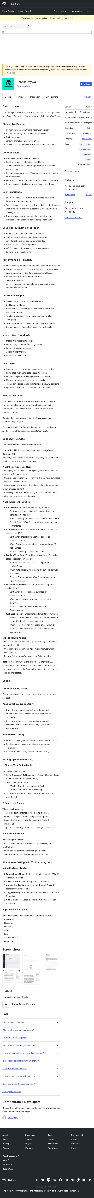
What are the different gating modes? (19, 1045)
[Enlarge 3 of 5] (37, 957)
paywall (88, 159)
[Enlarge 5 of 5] (57, 957)
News (5, 1139)
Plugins (28, 1143)
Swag (75, 1148)
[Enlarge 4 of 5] (37, 975)
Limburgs (12, 1180)
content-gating (85, 144)
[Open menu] (90, 3)
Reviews (20, 97)
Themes (29, 1139)
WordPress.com (10, 1156)
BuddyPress (9, 1169)
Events (74, 1139)
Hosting (5, 1143)
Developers (53, 1143)
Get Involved (77, 1135)
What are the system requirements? (18, 1030)
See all (89, 194)
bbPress (7, 1164)
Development (52, 97)
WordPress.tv (55, 1148)
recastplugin (25, 86)
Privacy (5, 1148)
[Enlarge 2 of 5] (17, 973)
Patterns (29, 1148)
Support (88, 97)
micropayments (85, 149)
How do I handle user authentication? (19, 1076)
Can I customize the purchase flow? (18, 1084)
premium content (84, 164)
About (5, 1135)
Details (8, 97)
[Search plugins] (28, 26)
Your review (70, 194)
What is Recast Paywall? (13, 1022)
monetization (86, 154)
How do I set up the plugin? (14, 1038)
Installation (35, 97)
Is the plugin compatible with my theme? (20, 1061)
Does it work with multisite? (14, 1068)
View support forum (73, 217)
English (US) (87, 138)
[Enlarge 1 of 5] (17, 957)
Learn (50, 1135)
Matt (5, 1160)
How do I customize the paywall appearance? (23, 1053)
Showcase (30, 1135)
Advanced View (72, 171)
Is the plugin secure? (11, 1092)
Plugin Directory (8, 11)
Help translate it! (66, 18)
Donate (75, 1143)
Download (85, 84)
